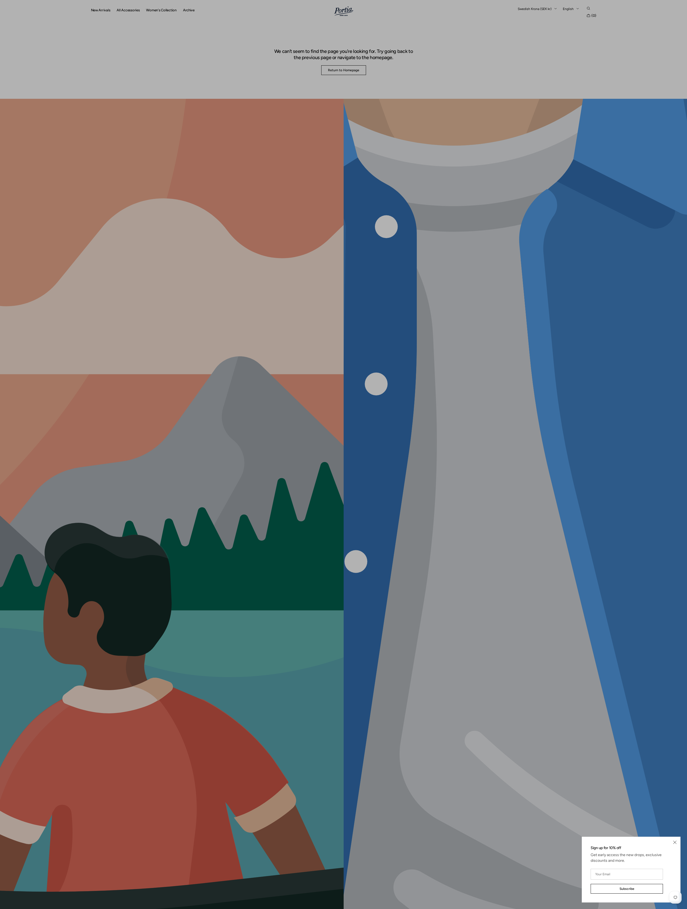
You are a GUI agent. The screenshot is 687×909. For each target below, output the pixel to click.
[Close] (675, 842)
